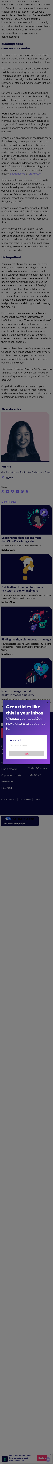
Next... (26, 753)
